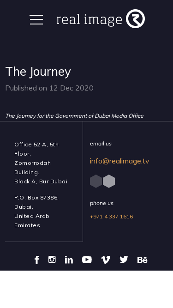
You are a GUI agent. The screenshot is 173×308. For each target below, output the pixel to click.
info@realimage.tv (119, 160)
